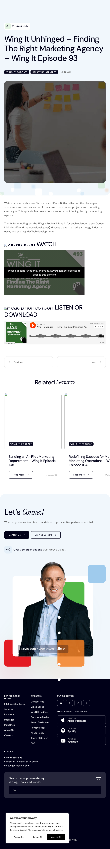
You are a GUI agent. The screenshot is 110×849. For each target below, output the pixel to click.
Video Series (37, 706)
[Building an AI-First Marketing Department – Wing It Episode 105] (33, 437)
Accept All (56, 837)
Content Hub (37, 701)
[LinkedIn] (60, 703)
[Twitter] (86, 703)
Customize (19, 837)
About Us (9, 730)
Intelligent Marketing (15, 703)
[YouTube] (81, 740)
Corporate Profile (40, 717)
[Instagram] (77, 703)
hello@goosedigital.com (17, 765)
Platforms (9, 714)
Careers (8, 735)
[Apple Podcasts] (81, 719)
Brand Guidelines (40, 722)
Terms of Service (39, 738)
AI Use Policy (37, 732)
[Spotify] (81, 730)
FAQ (33, 743)
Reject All (37, 837)
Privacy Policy (38, 727)
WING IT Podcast (39, 711)
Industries (9, 724)
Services (8, 709)
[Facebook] (69, 703)
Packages (9, 719)
